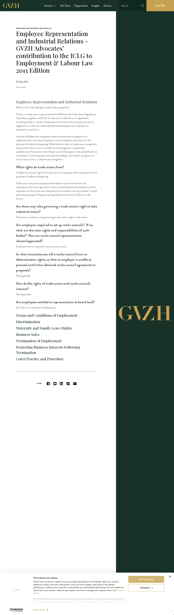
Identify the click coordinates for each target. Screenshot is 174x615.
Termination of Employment (39, 340)
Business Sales (27, 334)
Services (48, 6)
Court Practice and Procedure (40, 358)
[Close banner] (170, 576)
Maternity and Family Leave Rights (44, 328)
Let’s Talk (160, 5)
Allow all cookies (146, 579)
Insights (95, 6)
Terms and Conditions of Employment (46, 315)
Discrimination (28, 321)
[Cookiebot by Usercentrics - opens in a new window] (16, 610)
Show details (39, 610)
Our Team (65, 6)
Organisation (81, 6)
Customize (145, 588)
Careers (107, 6)
